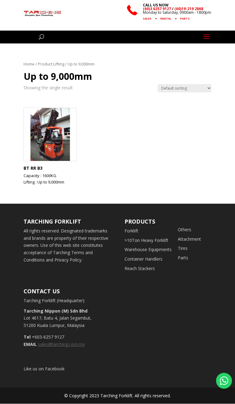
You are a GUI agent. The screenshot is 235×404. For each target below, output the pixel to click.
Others (184, 229)
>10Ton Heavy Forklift (146, 240)
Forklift (131, 231)
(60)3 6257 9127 (157, 8)
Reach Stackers (140, 268)
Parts (183, 258)
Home (29, 64)
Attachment (189, 239)
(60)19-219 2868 (188, 8)
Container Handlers (143, 259)
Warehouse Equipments (148, 249)
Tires (183, 248)
